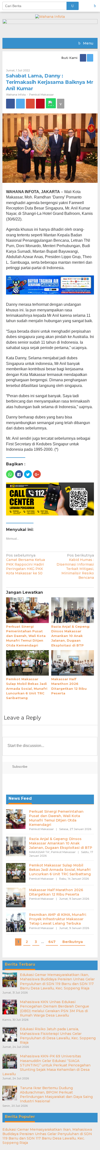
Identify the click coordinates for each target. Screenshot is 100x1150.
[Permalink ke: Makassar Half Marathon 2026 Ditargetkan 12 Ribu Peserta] (72, 663)
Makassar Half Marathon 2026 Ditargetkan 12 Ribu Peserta (56, 892)
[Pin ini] (40, 104)
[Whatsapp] (51, 103)
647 (52, 942)
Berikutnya (72, 942)
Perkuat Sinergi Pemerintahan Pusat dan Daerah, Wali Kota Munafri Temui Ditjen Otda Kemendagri (26, 635)
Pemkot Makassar (41, 94)
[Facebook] (83, 57)
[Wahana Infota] (50, 16)
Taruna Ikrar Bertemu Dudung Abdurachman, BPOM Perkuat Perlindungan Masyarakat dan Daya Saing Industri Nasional (56, 1095)
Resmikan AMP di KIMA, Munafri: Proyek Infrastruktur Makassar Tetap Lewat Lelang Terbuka (57, 919)
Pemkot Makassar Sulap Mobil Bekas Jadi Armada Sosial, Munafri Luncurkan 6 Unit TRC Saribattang (26, 688)
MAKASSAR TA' (39, 852)
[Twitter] (90, 57)
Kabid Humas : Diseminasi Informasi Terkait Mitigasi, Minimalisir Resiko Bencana (75, 566)
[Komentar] (60, 104)
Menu (87, 43)
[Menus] (97, 6)
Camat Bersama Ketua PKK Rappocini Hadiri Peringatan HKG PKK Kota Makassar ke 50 (25, 564)
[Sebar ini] (10, 104)
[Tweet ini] (20, 104)
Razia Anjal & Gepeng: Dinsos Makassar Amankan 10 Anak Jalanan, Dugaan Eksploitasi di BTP (70, 635)
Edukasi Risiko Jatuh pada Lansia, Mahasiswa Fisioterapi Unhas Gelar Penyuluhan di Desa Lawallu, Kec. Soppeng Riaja (58, 1036)
